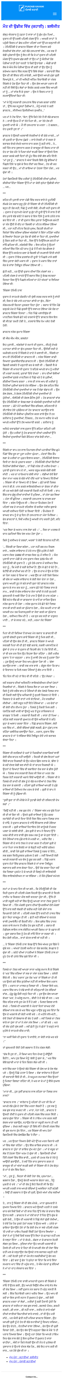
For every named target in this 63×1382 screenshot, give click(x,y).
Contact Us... (31, 1377)
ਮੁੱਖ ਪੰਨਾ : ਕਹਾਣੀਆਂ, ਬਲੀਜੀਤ (23, 1357)
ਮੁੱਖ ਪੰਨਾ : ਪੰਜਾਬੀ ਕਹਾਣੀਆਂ (22, 1361)
